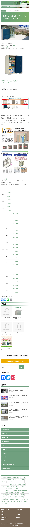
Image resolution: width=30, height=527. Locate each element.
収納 (12, 494)
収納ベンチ (16, 494)
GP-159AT (15, 285)
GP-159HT (15, 292)
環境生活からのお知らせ (8, 464)
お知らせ (5, 433)
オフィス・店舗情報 (6, 479)
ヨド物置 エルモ (24, 492)
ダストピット (10, 488)
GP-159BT (15, 278)
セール (4, 445)
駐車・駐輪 (4, 503)
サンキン (12, 486)
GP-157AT (15, 258)
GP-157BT (15, 251)
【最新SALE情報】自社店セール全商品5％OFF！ (18, 395)
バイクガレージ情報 (22, 490)
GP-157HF (15, 261)
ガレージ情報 (21, 479)
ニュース (5, 449)
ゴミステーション (20, 482)
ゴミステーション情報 (7, 484)
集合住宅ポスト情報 (21, 501)
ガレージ (14, 479)
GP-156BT (15, 223)
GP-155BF (8, 199)
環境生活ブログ (6, 468)
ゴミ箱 (14, 484)
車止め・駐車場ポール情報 (21, 499)
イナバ (3, 477)
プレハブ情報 (5, 492)
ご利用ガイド (6, 441)
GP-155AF (8, 206)
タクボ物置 (5, 47)
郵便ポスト (4, 501)
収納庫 (22, 494)
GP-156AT (15, 230)
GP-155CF (8, 192)
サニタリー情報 (5, 486)
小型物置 (16, 355)
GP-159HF (15, 288)
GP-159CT (15, 271)
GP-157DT (15, 237)
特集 (4, 460)
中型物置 (4, 494)
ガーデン (4, 482)
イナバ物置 (8, 477)
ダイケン (4, 488)
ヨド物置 (17, 492)
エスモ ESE (23, 477)
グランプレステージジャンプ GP (20, 353)
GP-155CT (8, 196)
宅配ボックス (5, 497)
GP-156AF (15, 227)
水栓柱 (3, 499)
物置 (14, 45)
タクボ (17, 486)
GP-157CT (15, 244)
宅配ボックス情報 (13, 497)
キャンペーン (6, 437)
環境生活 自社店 (5, 509)
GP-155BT (8, 203)
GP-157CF (15, 240)
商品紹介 (3, 10)
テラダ (16, 488)
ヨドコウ (11, 492)
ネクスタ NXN (5, 490)
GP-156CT (15, 217)
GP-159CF (15, 268)
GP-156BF (15, 220)
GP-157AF (15, 254)
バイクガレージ (13, 490)
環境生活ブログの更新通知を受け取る (15, 361)
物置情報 (26, 355)
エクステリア (16, 477)
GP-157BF (15, 247)
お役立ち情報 (6, 429)
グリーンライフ (10, 482)
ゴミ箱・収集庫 (21, 484)
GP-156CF (15, 213)
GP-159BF (15, 274)
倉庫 (8, 494)
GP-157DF (15, 233)
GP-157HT (15, 264)
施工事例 (5, 457)
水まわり (26, 497)
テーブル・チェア (23, 488)
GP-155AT (8, 210)
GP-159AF (15, 281)
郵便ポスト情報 (11, 501)
